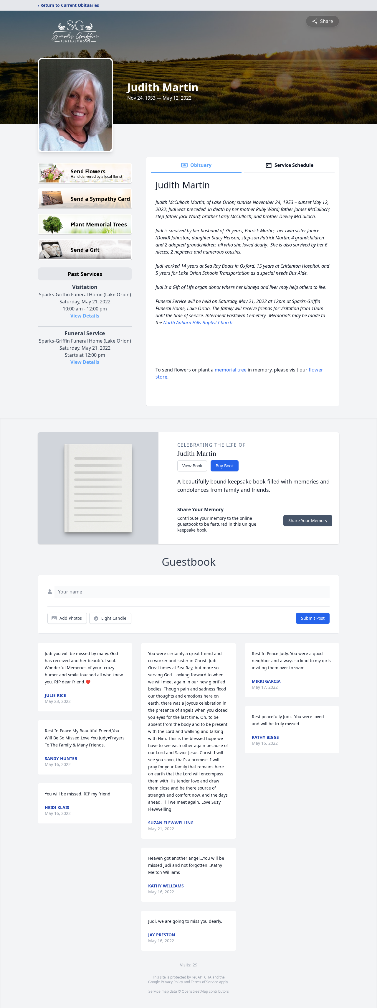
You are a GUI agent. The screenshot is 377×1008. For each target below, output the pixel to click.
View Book (192, 465)
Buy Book (225, 465)
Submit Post (313, 618)
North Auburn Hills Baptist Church (198, 322)
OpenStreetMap (195, 991)
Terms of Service (204, 981)
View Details (84, 316)
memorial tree (231, 369)
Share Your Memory (307, 520)
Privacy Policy (172, 981)
